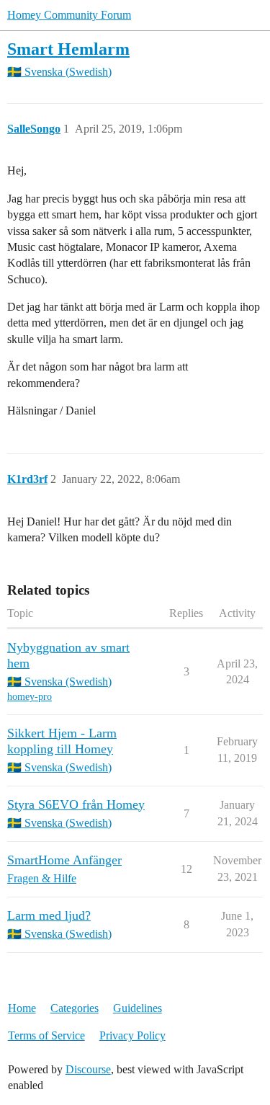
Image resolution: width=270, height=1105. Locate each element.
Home (22, 1008)
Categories (74, 1008)
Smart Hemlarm (68, 48)
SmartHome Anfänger (64, 860)
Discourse (88, 1069)
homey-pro (29, 696)
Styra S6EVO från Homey (76, 804)
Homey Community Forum (69, 15)
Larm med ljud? (49, 915)
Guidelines (137, 1008)
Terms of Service (46, 1035)
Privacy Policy (132, 1035)
